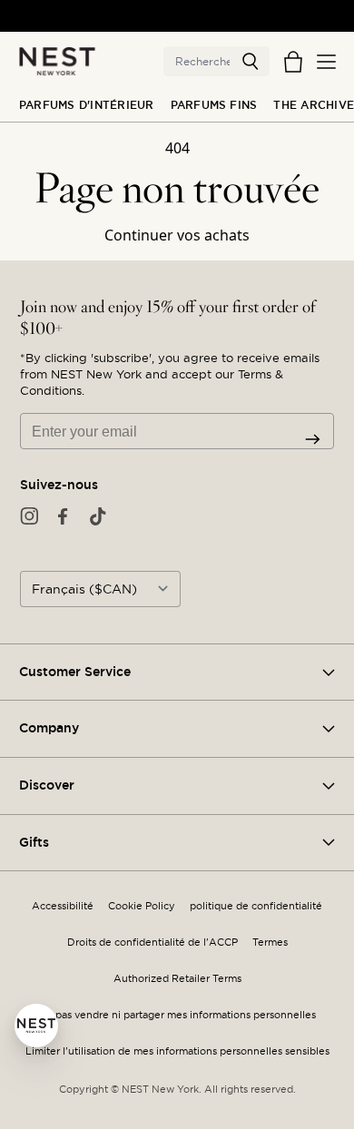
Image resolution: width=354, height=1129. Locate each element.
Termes (270, 942)
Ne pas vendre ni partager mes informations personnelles (177, 1015)
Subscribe (312, 439)
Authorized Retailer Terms (177, 979)
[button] (250, 62)
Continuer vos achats (177, 235)
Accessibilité (62, 906)
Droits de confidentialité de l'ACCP (152, 942)
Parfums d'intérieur (86, 105)
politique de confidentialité (256, 906)
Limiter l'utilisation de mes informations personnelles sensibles (177, 1051)
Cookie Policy (141, 906)
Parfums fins (214, 105)
